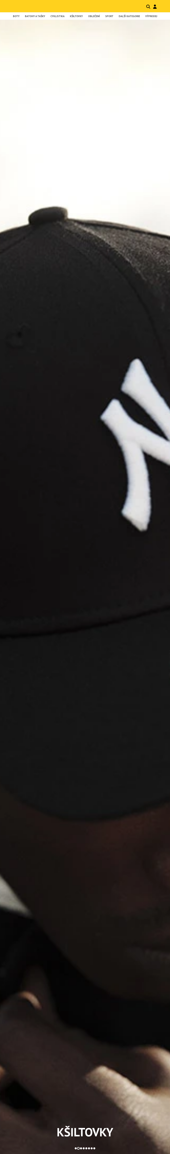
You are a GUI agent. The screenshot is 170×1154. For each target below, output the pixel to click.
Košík (162, 6)
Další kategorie (129, 16)
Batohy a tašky (35, 16)
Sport (109, 16)
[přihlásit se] (155, 6)
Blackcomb (27, 6)
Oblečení (94, 16)
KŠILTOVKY (85, 1132)
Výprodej (151, 16)
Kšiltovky (76, 16)
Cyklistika (57, 16)
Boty (16, 16)
